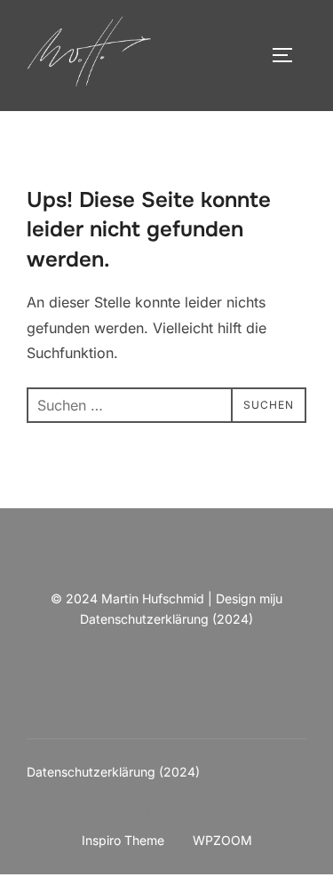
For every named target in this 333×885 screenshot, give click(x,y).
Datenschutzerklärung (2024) (166, 618)
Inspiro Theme (123, 840)
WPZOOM (222, 840)
